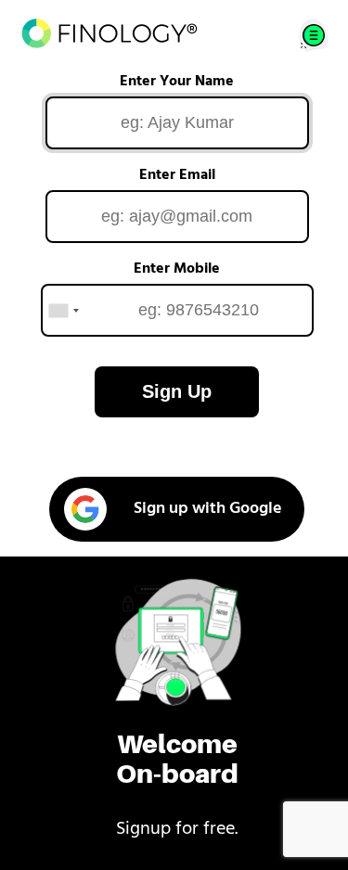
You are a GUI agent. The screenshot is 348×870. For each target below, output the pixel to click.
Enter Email (177, 175)
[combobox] (63, 310)
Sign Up (177, 391)
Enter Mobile (177, 269)
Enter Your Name (177, 81)
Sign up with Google (208, 509)
